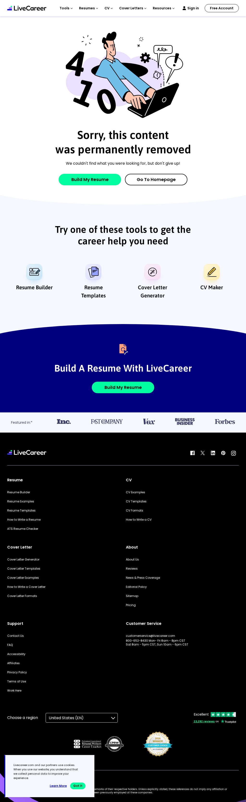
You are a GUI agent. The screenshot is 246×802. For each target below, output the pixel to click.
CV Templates (136, 501)
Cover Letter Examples (23, 578)
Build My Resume (90, 179)
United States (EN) (66, 718)
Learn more (58, 786)
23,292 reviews (204, 721)
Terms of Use (16, 681)
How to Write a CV (139, 520)
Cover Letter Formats (22, 596)
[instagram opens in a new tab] (233, 453)
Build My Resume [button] (123, 387)
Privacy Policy (17, 672)
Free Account (222, 8)
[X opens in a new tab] (203, 453)
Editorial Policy (136, 587)
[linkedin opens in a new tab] (213, 453)
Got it (77, 786)
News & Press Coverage (143, 578)
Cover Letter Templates (23, 569)
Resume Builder (34, 287)
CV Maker (211, 287)
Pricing (131, 605)
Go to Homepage (156, 179)
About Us (132, 559)
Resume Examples (20, 501)
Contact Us (15, 636)
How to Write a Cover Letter (26, 587)
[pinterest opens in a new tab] (223, 453)
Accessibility (16, 654)
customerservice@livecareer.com (150, 636)
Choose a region (22, 717)
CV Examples (135, 492)
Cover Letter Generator (152, 291)
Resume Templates (93, 291)
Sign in (193, 8)
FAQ (10, 645)
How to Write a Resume (24, 520)
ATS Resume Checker (22, 529)
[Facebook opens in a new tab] (192, 453)
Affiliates (13, 663)
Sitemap (132, 596)
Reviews (132, 569)
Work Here (14, 691)
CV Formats (134, 511)
